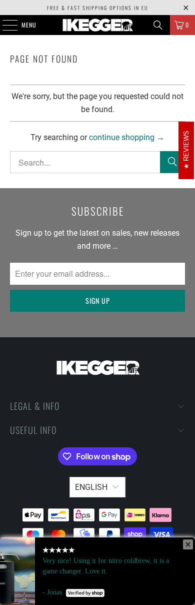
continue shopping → (126, 137)
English (91, 487)
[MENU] (4, 25)
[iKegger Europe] (97, 25)
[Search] (158, 25)
